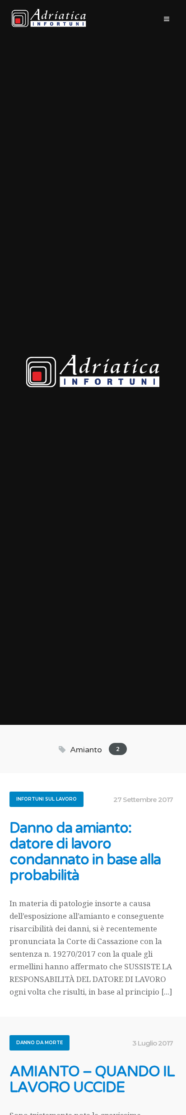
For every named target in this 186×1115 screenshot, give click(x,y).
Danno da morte (39, 1043)
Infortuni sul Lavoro (46, 799)
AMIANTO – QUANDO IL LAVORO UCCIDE (92, 1080)
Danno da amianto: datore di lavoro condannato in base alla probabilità (85, 852)
